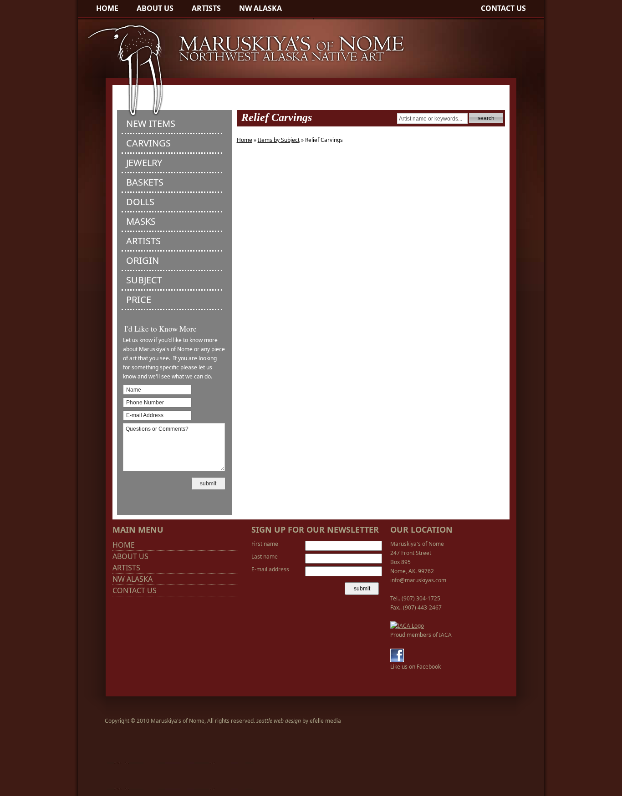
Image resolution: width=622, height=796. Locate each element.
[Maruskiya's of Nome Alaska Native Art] (242, 116)
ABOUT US (155, 8)
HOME (107, 8)
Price (138, 299)
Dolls (140, 202)
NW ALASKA (260, 8)
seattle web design (278, 721)
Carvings (148, 143)
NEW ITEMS (150, 123)
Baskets (144, 182)
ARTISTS (206, 8)
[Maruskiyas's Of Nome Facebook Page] (397, 660)
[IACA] (407, 626)
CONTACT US (503, 8)
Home (244, 140)
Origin (142, 260)
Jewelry (144, 162)
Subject (144, 280)
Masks (141, 221)
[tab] (172, 124)
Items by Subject (279, 140)
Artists (143, 241)
